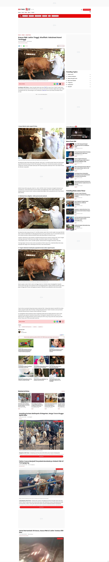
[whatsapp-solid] (55, 84)
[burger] (90, 11)
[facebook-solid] (57, 84)
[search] (81, 9)
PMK (45, 87)
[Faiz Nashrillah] (19, 332)
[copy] (63, 84)
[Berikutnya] (65, 388)
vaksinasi (44, 90)
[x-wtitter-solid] (60, 84)
